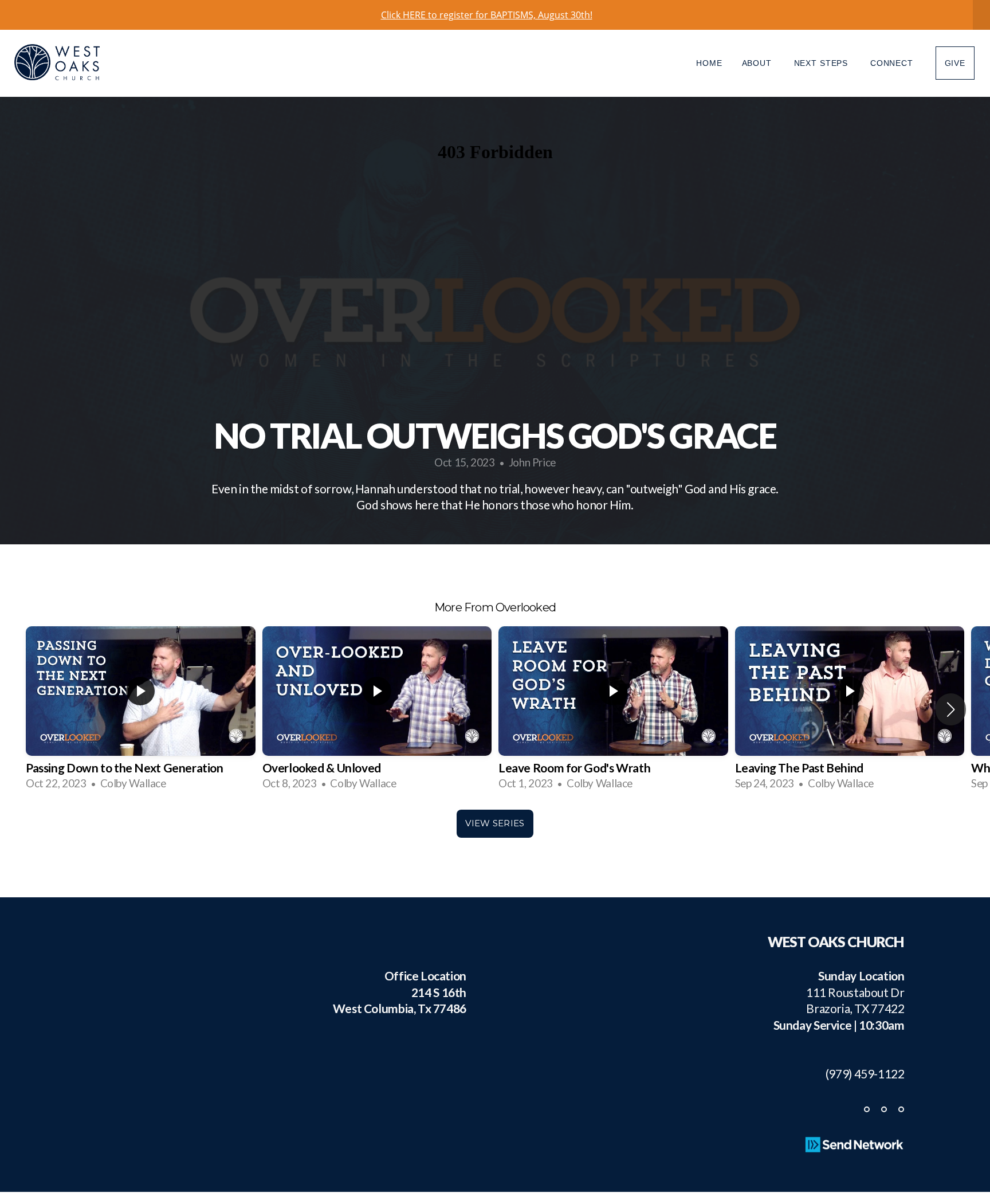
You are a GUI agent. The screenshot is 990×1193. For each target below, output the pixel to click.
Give (955, 63)
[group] (141, 709)
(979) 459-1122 (860, 1073)
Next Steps (822, 63)
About (758, 63)
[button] (950, 709)
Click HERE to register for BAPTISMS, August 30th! (486, 15)
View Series (494, 823)
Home (709, 63)
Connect (893, 63)
